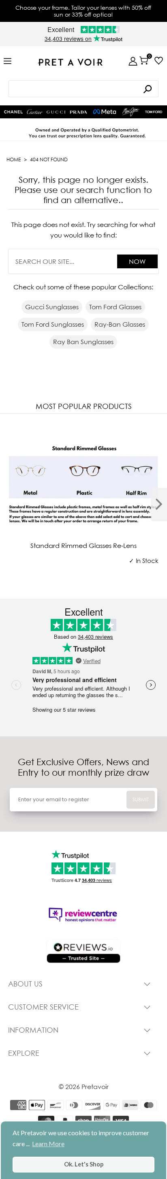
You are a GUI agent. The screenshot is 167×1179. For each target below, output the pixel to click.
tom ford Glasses (115, 307)
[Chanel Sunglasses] (13, 111)
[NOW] (147, 89)
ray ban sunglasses (83, 342)
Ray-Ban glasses (119, 324)
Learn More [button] (48, 1143)
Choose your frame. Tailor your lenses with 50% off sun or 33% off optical (83, 11)
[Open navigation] (7, 61)
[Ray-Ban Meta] (105, 112)
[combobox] (84, 88)
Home (13, 159)
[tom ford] (153, 112)
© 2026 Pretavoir (84, 1087)
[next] (159, 504)
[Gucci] (56, 112)
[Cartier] (35, 111)
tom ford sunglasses (52, 324)
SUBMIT (141, 799)
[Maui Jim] (131, 111)
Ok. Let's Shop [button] (83, 1164)
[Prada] (78, 112)
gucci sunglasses (52, 307)
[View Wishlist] (158, 60)
